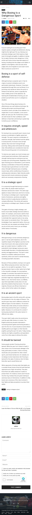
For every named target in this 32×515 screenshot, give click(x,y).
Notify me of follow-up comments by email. (14, 473)
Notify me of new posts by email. (11, 475)
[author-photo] (16, 424)
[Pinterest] (10, 22)
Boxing (7, 7)
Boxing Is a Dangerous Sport (13, 389)
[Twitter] (7, 22)
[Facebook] (3, 22)
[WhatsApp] (14, 22)
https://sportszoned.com (16, 428)
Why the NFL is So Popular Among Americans (23, 409)
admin (4, 18)
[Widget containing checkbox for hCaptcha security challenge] (14, 480)
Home (3, 7)
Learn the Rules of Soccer (9, 408)
